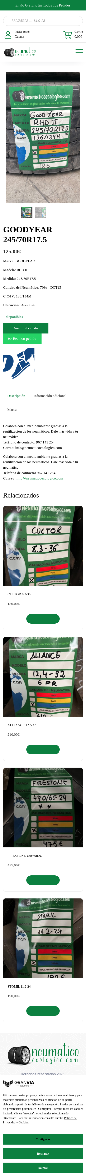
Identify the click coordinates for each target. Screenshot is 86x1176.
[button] (22, 339)
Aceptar (43, 1168)
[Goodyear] (18, 363)
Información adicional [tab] (50, 396)
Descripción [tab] (16, 396)
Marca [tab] (12, 410)
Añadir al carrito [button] (43, 619)
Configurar (43, 1139)
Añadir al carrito (26, 328)
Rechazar (43, 1153)
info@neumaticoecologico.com (39, 478)
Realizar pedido (24, 339)
